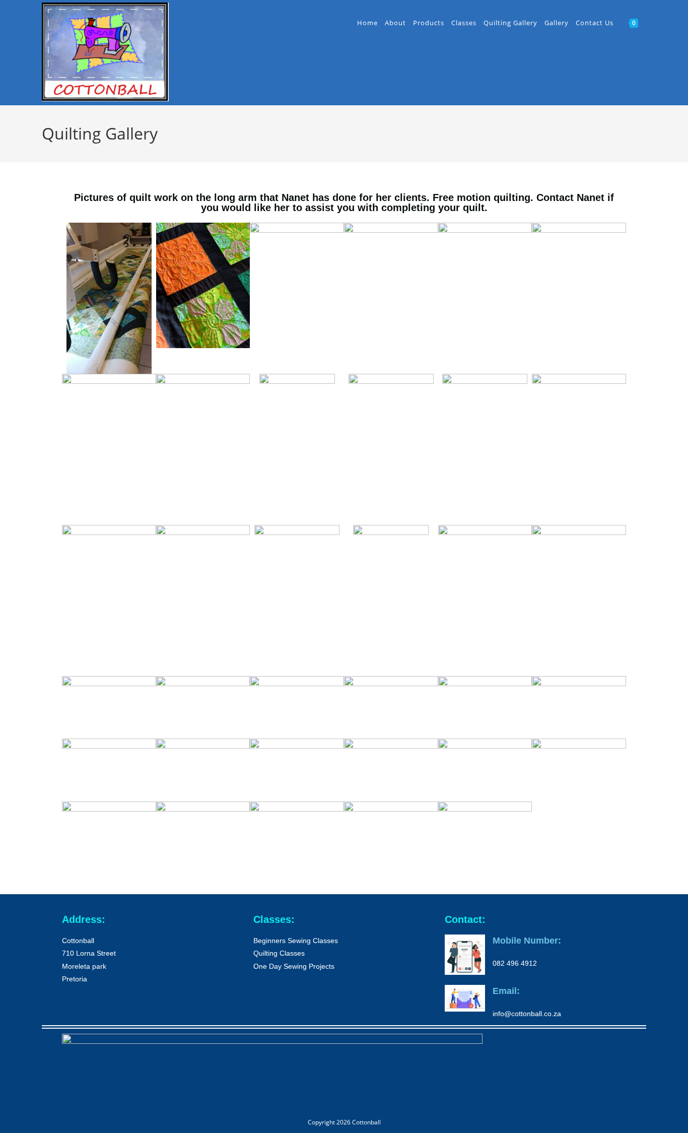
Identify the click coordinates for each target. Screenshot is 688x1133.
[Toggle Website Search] (648, 23)
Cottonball (366, 1122)
